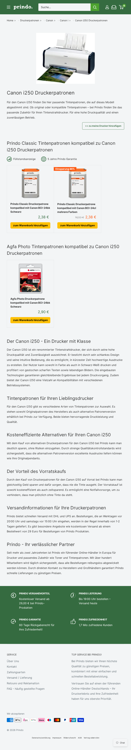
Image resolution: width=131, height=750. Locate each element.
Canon (49, 20)
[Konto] (107, 7)
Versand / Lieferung (19, 677)
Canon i (64, 20)
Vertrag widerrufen (91, 738)
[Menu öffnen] (8, 7)
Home (10, 20)
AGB (80, 738)
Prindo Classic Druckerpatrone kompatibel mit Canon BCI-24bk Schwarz (30, 208)
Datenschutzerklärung (41, 738)
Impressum (56, 738)
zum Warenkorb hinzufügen (30, 225)
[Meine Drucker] (114, 6)
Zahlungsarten (16, 672)
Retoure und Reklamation (23, 683)
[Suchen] (95, 7)
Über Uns (13, 661)
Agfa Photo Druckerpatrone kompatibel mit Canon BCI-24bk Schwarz (30, 302)
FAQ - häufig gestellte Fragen (26, 688)
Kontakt (12, 666)
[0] (121, 7)
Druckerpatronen (29, 20)
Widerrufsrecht (69, 738)
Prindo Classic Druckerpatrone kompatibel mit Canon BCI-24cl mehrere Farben (76, 208)
